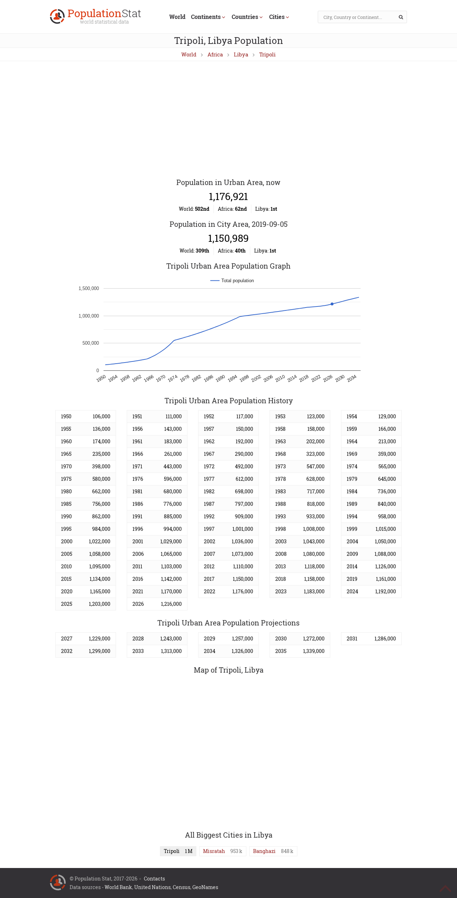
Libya (241, 54)
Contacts (154, 878)
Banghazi (264, 851)
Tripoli (267, 54)
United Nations (152, 887)
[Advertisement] (228, 120)
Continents (206, 16)
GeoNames (205, 887)
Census (181, 887)
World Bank (118, 887)
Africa (215, 54)
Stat (104, 17)
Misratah (214, 851)
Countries (245, 16)
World (177, 16)
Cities (277, 16)
